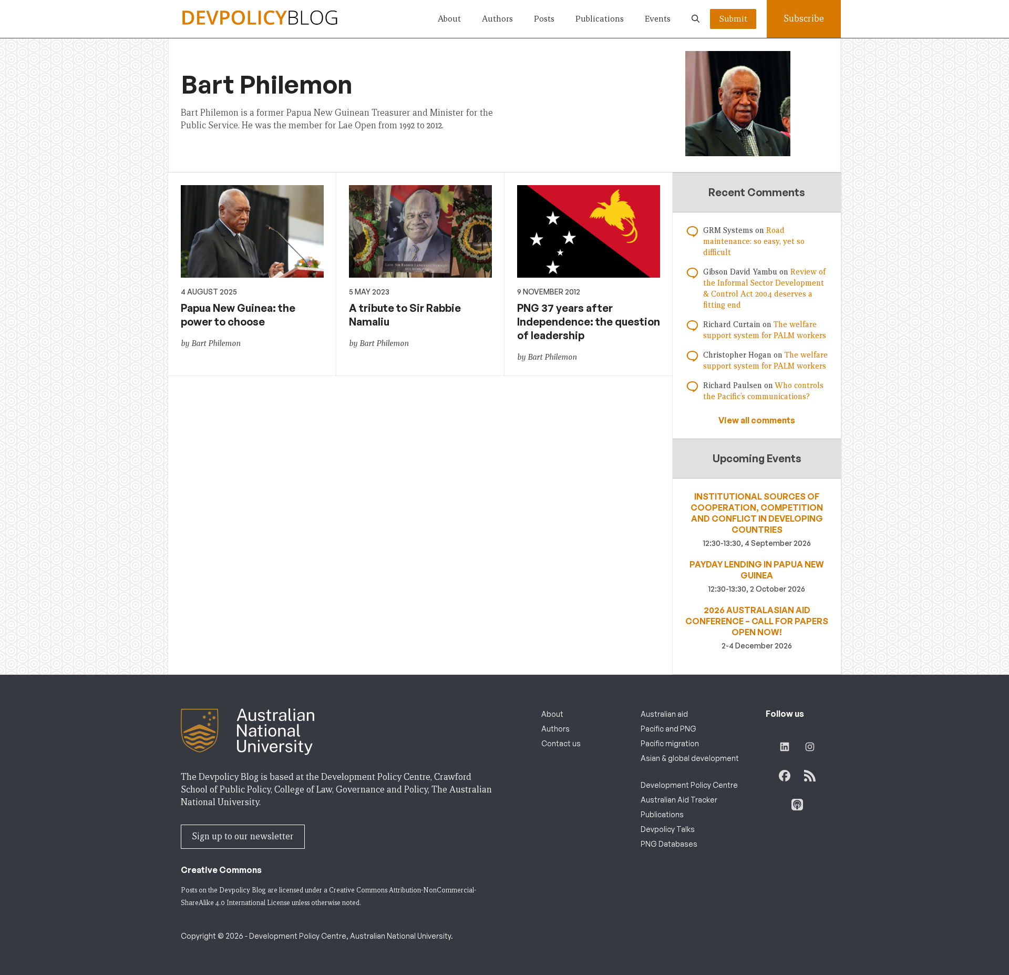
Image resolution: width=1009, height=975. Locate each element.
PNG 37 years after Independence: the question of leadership (588, 321)
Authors (497, 19)
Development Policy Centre (689, 784)
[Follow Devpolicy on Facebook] (784, 775)
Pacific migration (670, 743)
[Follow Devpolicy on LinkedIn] (784, 746)
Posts (544, 19)
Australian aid (664, 713)
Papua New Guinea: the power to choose (238, 314)
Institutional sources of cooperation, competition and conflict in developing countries (757, 513)
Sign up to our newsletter (243, 836)
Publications (599, 19)
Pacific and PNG (668, 728)
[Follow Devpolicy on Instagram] (809, 746)
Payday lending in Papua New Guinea (756, 570)
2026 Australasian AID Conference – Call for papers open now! (756, 621)
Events (658, 19)
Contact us (561, 743)
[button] (695, 19)
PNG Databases (669, 843)
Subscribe (804, 18)
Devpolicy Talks (668, 829)
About (449, 19)
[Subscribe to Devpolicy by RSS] (809, 775)
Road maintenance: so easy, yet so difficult (754, 241)
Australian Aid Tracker (679, 799)
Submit (733, 19)
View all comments (756, 420)
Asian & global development (690, 758)
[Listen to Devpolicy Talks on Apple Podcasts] (797, 804)
